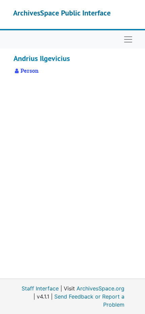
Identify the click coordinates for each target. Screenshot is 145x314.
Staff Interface (40, 288)
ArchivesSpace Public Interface (62, 13)
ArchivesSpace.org (100, 288)
